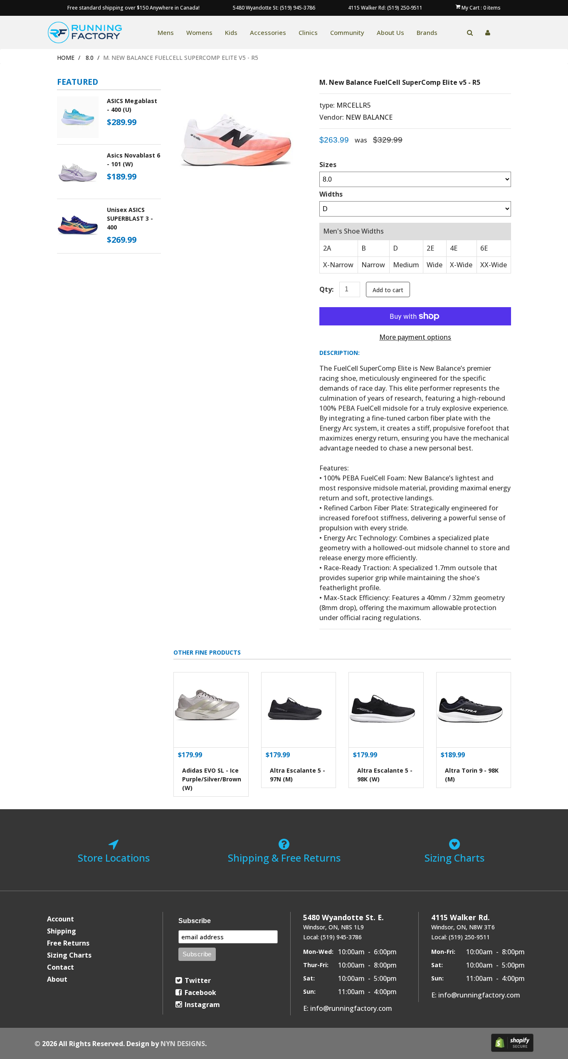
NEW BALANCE (369, 117)
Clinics (308, 32)
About (57, 979)
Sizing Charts (69, 955)
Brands (427, 32)
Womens (199, 32)
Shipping (61, 931)
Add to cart (388, 290)
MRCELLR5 (353, 105)
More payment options (415, 337)
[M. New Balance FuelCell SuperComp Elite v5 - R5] (235, 84)
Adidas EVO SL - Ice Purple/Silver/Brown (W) (211, 779)
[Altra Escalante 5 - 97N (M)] (299, 709)
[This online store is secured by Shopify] (512, 1043)
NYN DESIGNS (183, 1043)
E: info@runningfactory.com (347, 1008)
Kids (231, 32)
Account (60, 919)
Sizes (327, 164)
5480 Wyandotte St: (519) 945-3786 (274, 7)
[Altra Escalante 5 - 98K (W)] (386, 709)
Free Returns (68, 943)
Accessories (268, 32)
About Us (390, 32)
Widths (331, 194)
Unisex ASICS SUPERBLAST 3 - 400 (130, 218)
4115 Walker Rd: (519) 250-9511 (385, 7)
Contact (60, 967)
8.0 (90, 58)
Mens (166, 32)
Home (65, 58)
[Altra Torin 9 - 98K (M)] (474, 709)
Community (347, 32)
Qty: (326, 289)
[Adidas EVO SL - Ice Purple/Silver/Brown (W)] (211, 709)
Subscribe (194, 920)
